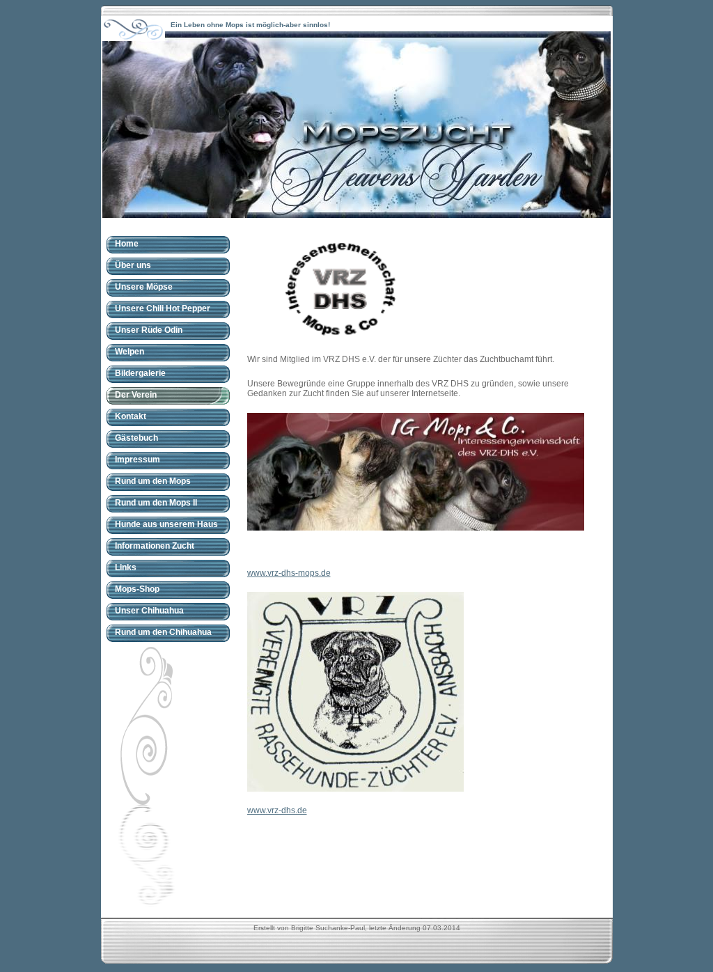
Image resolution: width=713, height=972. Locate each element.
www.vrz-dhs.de (277, 810)
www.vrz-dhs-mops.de (289, 573)
